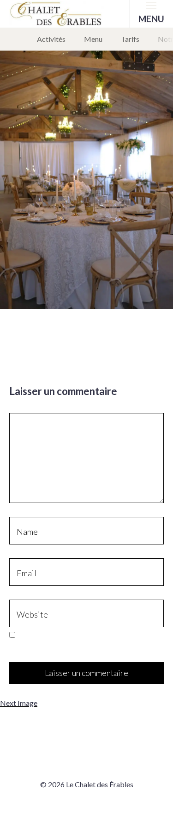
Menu (93, 38)
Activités (51, 38)
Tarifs (130, 38)
